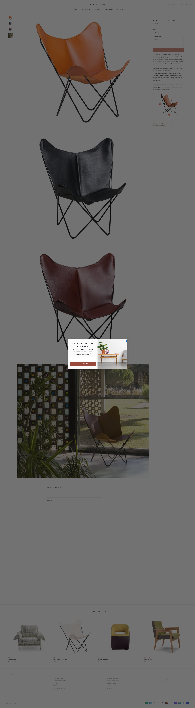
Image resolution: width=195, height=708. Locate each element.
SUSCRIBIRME (82, 363)
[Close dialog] (125, 341)
